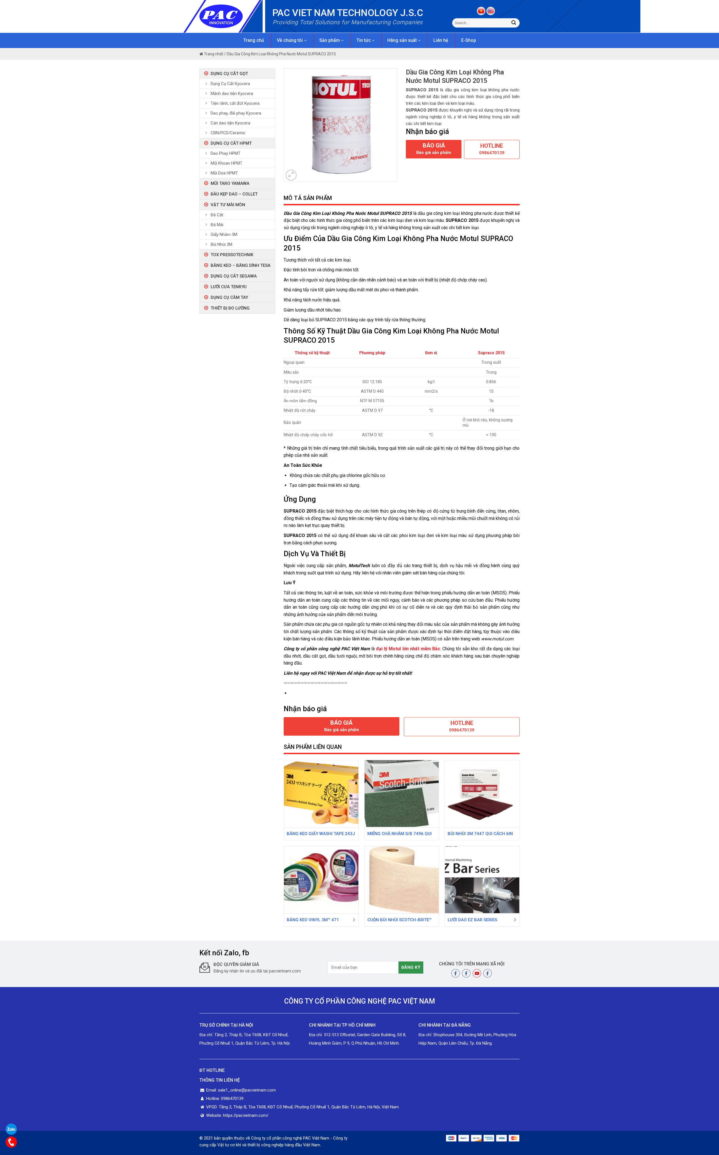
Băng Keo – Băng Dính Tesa (240, 265)
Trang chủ (253, 40)
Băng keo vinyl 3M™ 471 (313, 919)
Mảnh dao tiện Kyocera (232, 93)
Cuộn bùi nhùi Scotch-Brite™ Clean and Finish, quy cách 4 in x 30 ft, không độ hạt (399, 920)
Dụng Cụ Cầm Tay (229, 297)
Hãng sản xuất (402, 40)
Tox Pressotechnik (232, 254)
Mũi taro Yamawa (230, 183)
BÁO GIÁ (433, 148)
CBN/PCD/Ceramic (228, 132)
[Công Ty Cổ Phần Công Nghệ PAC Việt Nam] (231, 16)
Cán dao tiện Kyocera (230, 123)
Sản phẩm (330, 40)
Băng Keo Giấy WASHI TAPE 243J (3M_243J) (321, 834)
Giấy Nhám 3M (224, 234)
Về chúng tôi (290, 40)
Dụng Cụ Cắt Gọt (229, 73)
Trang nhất (213, 54)
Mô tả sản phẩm (308, 198)
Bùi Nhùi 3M (221, 244)
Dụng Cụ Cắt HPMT (231, 143)
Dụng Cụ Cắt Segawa (234, 276)
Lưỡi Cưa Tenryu (229, 286)
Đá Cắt (217, 214)
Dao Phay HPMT (225, 153)
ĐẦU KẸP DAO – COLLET (234, 194)
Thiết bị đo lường (230, 308)
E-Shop (468, 40)
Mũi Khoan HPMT (226, 163)
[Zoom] (291, 175)
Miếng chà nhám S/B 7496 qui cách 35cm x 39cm (399, 834)
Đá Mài (217, 224)
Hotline (491, 148)
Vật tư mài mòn (228, 204)
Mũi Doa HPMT (224, 173)
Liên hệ (440, 40)
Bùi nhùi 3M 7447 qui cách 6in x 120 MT (480, 834)
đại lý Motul (388, 648)
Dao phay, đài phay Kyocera (236, 113)
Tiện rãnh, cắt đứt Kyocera (235, 103)
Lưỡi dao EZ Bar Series (472, 919)
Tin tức (364, 40)
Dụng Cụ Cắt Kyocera (230, 83)
